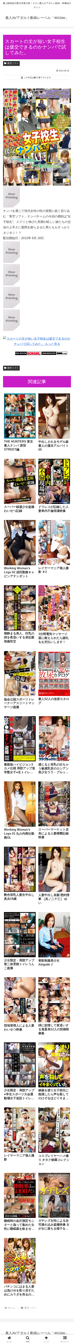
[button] (66, 799)
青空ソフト (13, 63)
